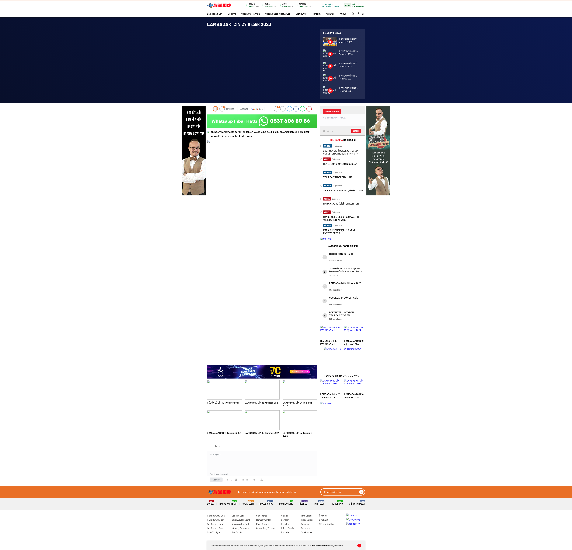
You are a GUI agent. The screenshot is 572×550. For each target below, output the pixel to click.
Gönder (216, 479)
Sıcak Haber (307, 532)
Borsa (210, 502)
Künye (343, 13)
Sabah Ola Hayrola (250, 13)
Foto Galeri (306, 515)
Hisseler (303, 502)
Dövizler (285, 519)
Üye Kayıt (323, 519)
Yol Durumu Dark (215, 528)
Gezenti (232, 13)
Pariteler (319, 502)
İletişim (317, 13)
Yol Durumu (336, 502)
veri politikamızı (319, 545)
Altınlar (284, 515)
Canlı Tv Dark (238, 515)
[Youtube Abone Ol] (208, 132)
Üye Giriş (323, 515)
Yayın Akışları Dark (241, 524)
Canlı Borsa (261, 515)
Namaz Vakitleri (228, 502)
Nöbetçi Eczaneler (241, 528)
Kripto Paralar (357, 502)
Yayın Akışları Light (241, 519)
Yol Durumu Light (215, 524)
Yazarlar (330, 13)
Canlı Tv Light (213, 532)
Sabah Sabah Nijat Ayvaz (277, 13)
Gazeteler (248, 502)
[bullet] (247, 479)
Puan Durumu (286, 502)
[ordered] (243, 479)
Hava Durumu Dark (216, 519)
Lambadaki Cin (214, 13)
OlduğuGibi (301, 13)
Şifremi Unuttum (327, 524)
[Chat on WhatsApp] (262, 121)
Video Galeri (307, 519)
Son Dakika (237, 532)
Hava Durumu (266, 502)
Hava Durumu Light (216, 515)
